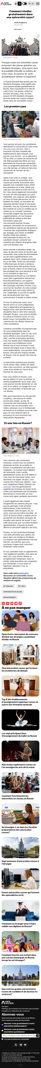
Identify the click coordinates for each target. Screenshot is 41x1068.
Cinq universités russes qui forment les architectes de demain (19, 669)
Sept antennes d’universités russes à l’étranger (20, 862)
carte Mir (7, 487)
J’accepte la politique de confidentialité (16, 1039)
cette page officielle (14, 149)
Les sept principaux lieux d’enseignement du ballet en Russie (19, 734)
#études (21, 586)
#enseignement (9, 597)
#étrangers (8, 586)
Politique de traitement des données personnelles (20, 1009)
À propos (5, 1006)
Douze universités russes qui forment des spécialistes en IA (20, 893)
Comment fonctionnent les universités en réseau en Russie (18, 797)
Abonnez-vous (13, 1014)
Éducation (18, 29)
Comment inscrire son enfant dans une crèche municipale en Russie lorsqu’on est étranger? (19, 958)
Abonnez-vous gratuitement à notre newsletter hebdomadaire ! (19, 1024)
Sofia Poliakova (20, 23)
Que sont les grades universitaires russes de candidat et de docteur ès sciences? (20, 992)
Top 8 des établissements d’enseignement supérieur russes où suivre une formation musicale (20, 702)
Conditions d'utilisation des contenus (16, 1011)
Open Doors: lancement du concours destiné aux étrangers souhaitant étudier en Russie (20, 637)
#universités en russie (12, 592)
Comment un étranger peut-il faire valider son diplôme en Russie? (19, 925)
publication (24, 573)
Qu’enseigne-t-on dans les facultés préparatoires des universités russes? (19, 830)
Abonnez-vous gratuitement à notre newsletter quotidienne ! (19, 1030)
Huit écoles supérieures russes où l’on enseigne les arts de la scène (19, 766)
